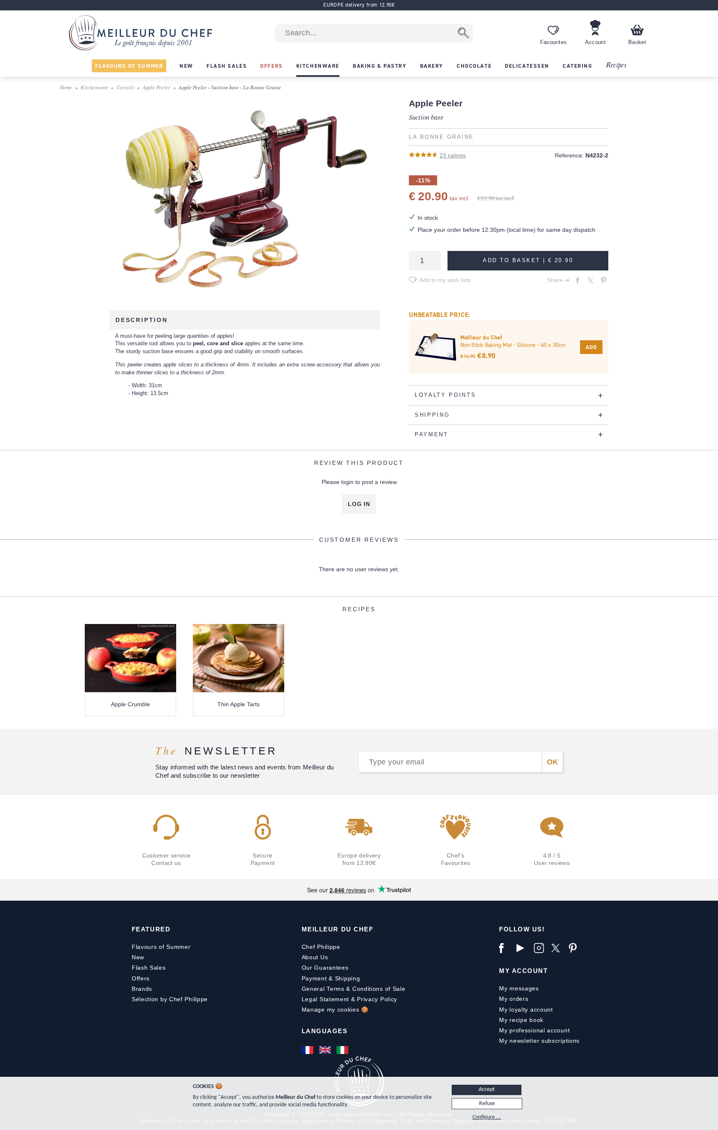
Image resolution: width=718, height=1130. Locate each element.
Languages (325, 1030)
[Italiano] (343, 1049)
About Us (315, 957)
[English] (325, 1049)
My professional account (534, 1030)
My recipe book (521, 1020)
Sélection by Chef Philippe (170, 999)
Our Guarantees (325, 967)
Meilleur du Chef (338, 929)
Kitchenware (94, 87)
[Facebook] (505, 948)
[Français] (308, 1049)
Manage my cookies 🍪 (335, 1009)
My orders (513, 998)
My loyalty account (526, 1009)
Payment (314, 978)
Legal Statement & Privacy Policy (349, 999)
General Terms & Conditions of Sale (354, 988)
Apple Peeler (156, 87)
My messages (519, 988)
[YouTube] (523, 948)
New (138, 957)
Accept (487, 1089)
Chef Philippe (321, 946)
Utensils (125, 87)
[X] (558, 948)
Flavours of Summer (161, 946)
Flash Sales (149, 967)
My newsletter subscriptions (539, 1040)
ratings (453, 155)
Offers (141, 978)
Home (66, 87)
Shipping (347, 978)
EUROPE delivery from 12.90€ (358, 5)
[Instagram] (540, 948)
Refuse (487, 1104)
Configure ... (486, 1117)
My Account (523, 970)
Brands (142, 988)
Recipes (616, 65)
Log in (359, 504)
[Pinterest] (575, 948)
